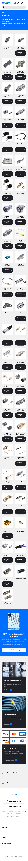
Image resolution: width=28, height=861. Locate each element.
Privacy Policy (5, 850)
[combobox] (14, 7)
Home (3, 12)
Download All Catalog (14, 650)
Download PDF (19, 53)
